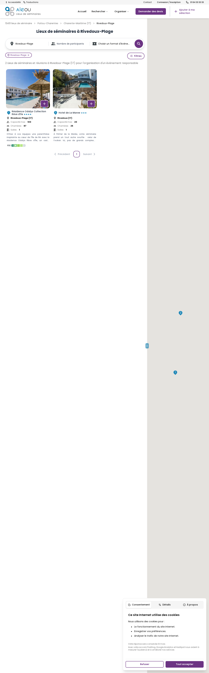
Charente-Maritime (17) (77, 23)
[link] (187, 11)
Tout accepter (184, 664)
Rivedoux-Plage (24, 43)
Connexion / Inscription (169, 2)
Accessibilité (14, 2)
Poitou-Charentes (48, 23)
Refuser (144, 664)
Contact (147, 2)
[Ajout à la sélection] (44, 103)
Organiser (120, 11)
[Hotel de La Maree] (74, 109)
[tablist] (165, 605)
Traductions (32, 2)
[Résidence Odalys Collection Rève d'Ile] (28, 109)
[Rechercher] (139, 43)
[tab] (138, 605)
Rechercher (98, 11)
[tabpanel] (165, 632)
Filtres (138, 56)
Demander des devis (150, 11)
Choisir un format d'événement (114, 43)
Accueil (82, 11)
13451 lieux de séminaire (18, 23)
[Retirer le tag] (28, 55)
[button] (175, 372)
